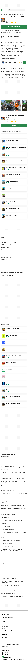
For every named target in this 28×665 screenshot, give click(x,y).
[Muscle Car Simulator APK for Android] (3, 20)
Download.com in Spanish (7, 630)
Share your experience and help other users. (11, 32)
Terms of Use (4, 639)
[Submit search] (9, 10)
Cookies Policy (4, 642)
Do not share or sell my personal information (11, 644)
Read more (12, 39)
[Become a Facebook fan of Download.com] (3, 653)
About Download (5, 624)
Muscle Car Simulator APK (15, 18)
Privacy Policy (4, 637)
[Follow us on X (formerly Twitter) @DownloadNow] (5, 653)
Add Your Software (5, 626)
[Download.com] (4, 10)
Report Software (15, 267)
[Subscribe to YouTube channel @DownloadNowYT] (8, 653)
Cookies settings (5, 646)
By (9, 21)
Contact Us (4, 628)
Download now (15, 26)
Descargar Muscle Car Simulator (8, 275)
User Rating (8, 22)
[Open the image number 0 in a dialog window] (11, 105)
